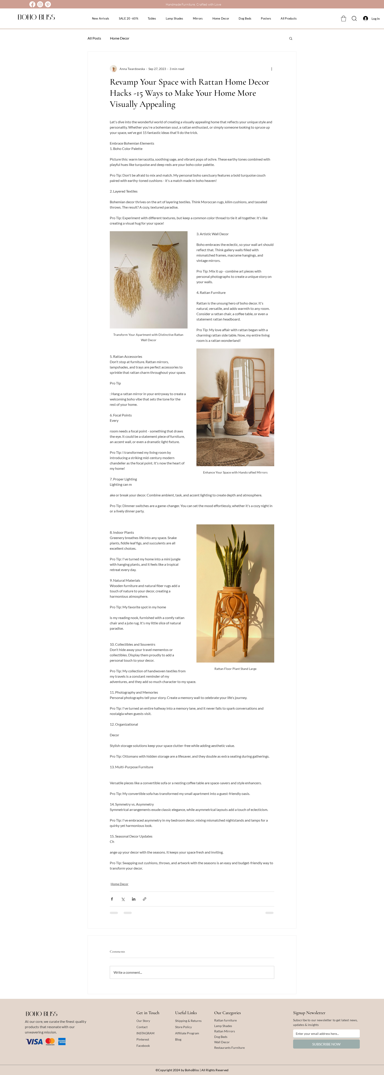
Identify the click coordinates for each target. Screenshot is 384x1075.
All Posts (94, 38)
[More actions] (271, 68)
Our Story (143, 1021)
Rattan (219, 1031)
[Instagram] (40, 4)
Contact (142, 1027)
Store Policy (183, 1027)
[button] (343, 18)
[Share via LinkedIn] (134, 899)
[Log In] (364, 18)
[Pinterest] (48, 4)
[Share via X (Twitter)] (123, 899)
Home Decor (119, 38)
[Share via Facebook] (112, 899)
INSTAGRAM (145, 1033)
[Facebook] (32, 4)
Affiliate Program (187, 1033)
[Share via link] (144, 899)
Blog (178, 1039)
